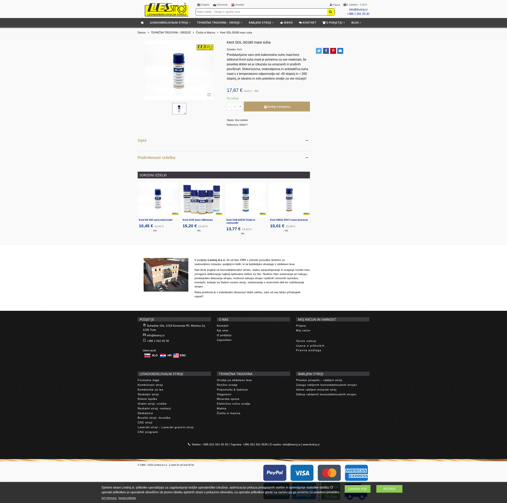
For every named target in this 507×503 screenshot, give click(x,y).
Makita (221, 408)
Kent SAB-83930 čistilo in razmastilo (240, 221)
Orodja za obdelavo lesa (234, 380)
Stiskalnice (145, 413)
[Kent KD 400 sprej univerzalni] (158, 200)
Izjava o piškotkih (310, 345)
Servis (288, 22)
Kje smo (222, 330)
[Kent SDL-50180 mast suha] (209, 95)
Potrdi (389, 489)
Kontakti (223, 325)
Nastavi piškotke (127, 498)
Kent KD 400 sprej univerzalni (155, 220)
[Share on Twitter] (319, 51)
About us (148, 253)
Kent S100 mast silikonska (198, 220)
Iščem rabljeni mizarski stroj (316, 389)
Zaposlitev (224, 339)
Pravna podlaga (308, 350)
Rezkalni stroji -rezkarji (154, 408)
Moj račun (303, 330)
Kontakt (309, 22)
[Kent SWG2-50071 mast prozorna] (289, 200)
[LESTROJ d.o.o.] (166, 8)
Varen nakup (306, 340)
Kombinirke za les (150, 389)
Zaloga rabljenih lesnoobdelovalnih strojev (326, 384)
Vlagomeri (224, 394)
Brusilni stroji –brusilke (154, 417)
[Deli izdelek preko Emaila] (340, 51)
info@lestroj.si (358, 9)
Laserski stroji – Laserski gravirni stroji (166, 427)
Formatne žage (148, 380)
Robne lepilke (147, 398)
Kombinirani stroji (150, 384)
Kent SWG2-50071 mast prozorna (289, 220)
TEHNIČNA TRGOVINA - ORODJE (218, 22)
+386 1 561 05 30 (358, 13)
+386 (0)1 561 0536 (255, 444)
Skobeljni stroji (148, 394)
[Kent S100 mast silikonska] (201, 200)
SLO (155, 355)
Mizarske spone (228, 398)
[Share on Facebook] (326, 51)
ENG (183, 355)
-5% (155, 230)
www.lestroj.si (311, 444)
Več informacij (109, 498)
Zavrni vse (357, 489)
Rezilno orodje (227, 384)
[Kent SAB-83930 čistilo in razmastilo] (245, 200)
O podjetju (334, 22)
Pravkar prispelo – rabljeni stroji (319, 380)
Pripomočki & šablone (232, 389)
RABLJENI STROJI (260, 22)
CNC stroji (145, 422)
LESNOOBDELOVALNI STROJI (169, 22)
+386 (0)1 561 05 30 (215, 444)
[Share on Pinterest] (333, 51)
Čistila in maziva (228, 413)
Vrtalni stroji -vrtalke (152, 403)
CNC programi (148, 432)
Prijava (301, 325)
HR (170, 355)
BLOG (355, 22)
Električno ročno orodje (233, 403)
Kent (239, 49)
